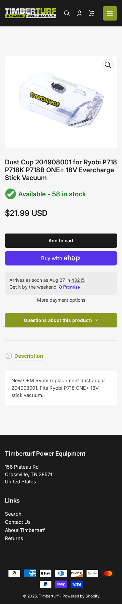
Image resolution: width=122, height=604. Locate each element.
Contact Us (18, 522)
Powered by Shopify (81, 596)
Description (28, 356)
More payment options (61, 300)
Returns (14, 538)
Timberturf (49, 596)
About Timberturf (25, 530)
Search (13, 514)
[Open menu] (110, 13)
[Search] (67, 13)
